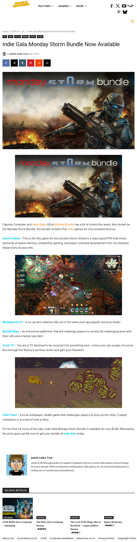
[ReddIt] (38, 63)
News (25, 36)
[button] (132, 21)
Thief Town (9, 415)
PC (23, 31)
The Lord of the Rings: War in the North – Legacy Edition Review (85, 526)
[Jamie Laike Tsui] (4, 54)
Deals (33, 36)
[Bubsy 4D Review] (119, 508)
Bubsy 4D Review (113, 522)
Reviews (41, 517)
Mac (10, 36)
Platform (15, 31)
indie (71, 229)
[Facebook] (111, 6)
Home (5, 31)
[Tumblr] (22, 63)
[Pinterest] (118, 12)
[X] (14, 63)
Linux (17, 36)
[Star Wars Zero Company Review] (51, 508)
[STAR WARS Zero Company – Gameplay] (17, 508)
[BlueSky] (125, 12)
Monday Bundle (64, 224)
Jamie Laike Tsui (18, 53)
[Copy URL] (47, 63)
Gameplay (8, 517)
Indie (40, 36)
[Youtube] (124, 6)
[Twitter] (118, 6)
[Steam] (130, 6)
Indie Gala (70, 433)
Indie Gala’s (39, 224)
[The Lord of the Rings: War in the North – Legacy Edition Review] (85, 508)
